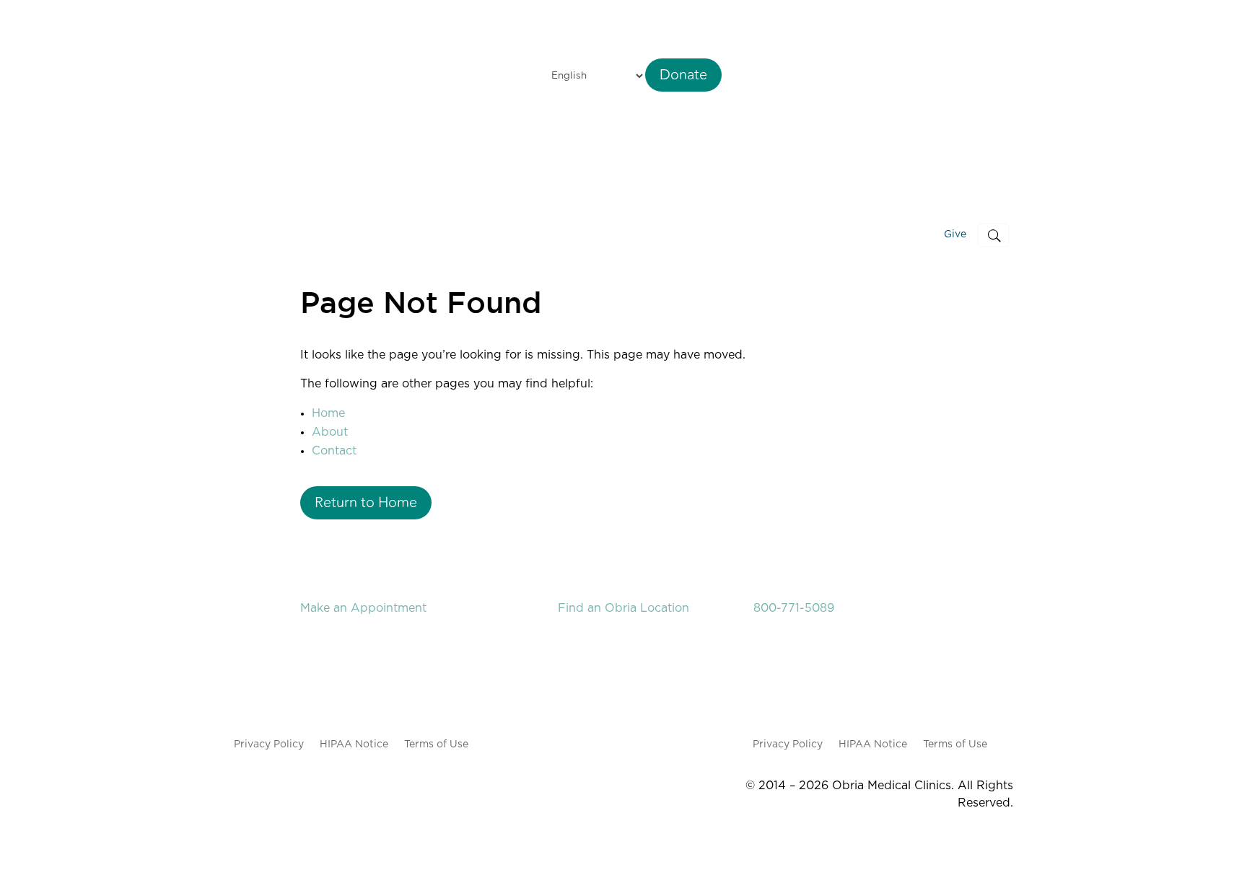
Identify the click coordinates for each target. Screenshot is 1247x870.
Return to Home (366, 502)
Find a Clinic (714, 234)
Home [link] (328, 413)
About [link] (330, 432)
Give (955, 234)
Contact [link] (334, 451)
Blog (909, 234)
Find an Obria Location (623, 608)
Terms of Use (436, 744)
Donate (683, 74)
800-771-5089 (793, 608)
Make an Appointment (363, 608)
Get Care (798, 234)
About (866, 234)
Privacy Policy (269, 744)
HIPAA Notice (354, 744)
